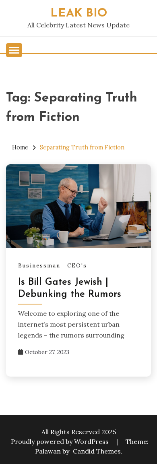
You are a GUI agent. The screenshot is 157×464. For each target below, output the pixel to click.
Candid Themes (97, 451)
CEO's (77, 265)
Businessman (39, 265)
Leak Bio (78, 13)
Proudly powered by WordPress (60, 441)
